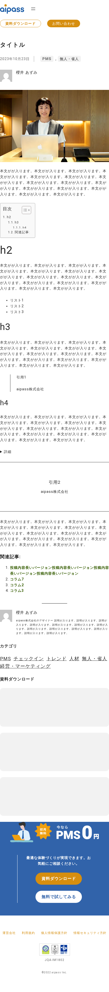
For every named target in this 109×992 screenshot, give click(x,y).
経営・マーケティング (25, 666)
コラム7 (17, 579)
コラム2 (17, 585)
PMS (46, 59)
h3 (17, 222)
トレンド (56, 659)
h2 (9, 217)
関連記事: (22, 232)
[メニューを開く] (33, 9)
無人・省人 (69, 59)
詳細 (7, 452)
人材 (74, 659)
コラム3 (17, 591)
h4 (25, 227)
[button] (24, 210)
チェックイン (28, 659)
